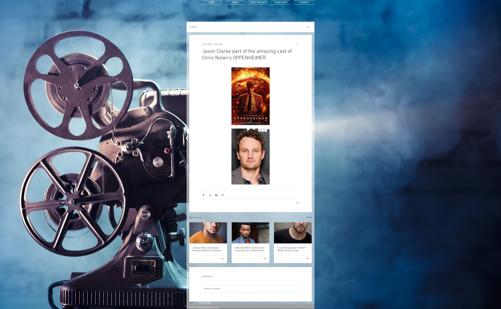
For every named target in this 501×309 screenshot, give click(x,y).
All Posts (193, 27)
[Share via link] (222, 195)
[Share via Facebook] (203, 195)
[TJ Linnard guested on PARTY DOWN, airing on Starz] (293, 232)
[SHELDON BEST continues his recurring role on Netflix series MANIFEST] (250, 232)
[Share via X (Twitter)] (210, 195)
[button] (308, 27)
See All (309, 217)
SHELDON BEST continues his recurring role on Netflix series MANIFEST (250, 249)
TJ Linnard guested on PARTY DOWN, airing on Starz (291, 249)
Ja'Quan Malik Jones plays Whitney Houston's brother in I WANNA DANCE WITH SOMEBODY (207, 249)
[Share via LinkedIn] (216, 195)
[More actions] (297, 44)
